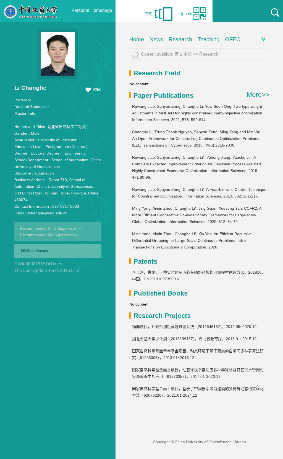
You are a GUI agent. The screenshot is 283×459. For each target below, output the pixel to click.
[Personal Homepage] (30, 21)
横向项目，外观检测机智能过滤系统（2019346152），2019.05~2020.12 (194, 326)
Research (180, 39)
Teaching (208, 39)
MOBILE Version (34, 250)
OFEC (232, 39)
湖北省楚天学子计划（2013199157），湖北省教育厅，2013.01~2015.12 (194, 339)
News (156, 39)
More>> (258, 94)
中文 (148, 14)
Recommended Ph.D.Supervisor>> (50, 228)
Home (136, 39)
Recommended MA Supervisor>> (49, 235)
